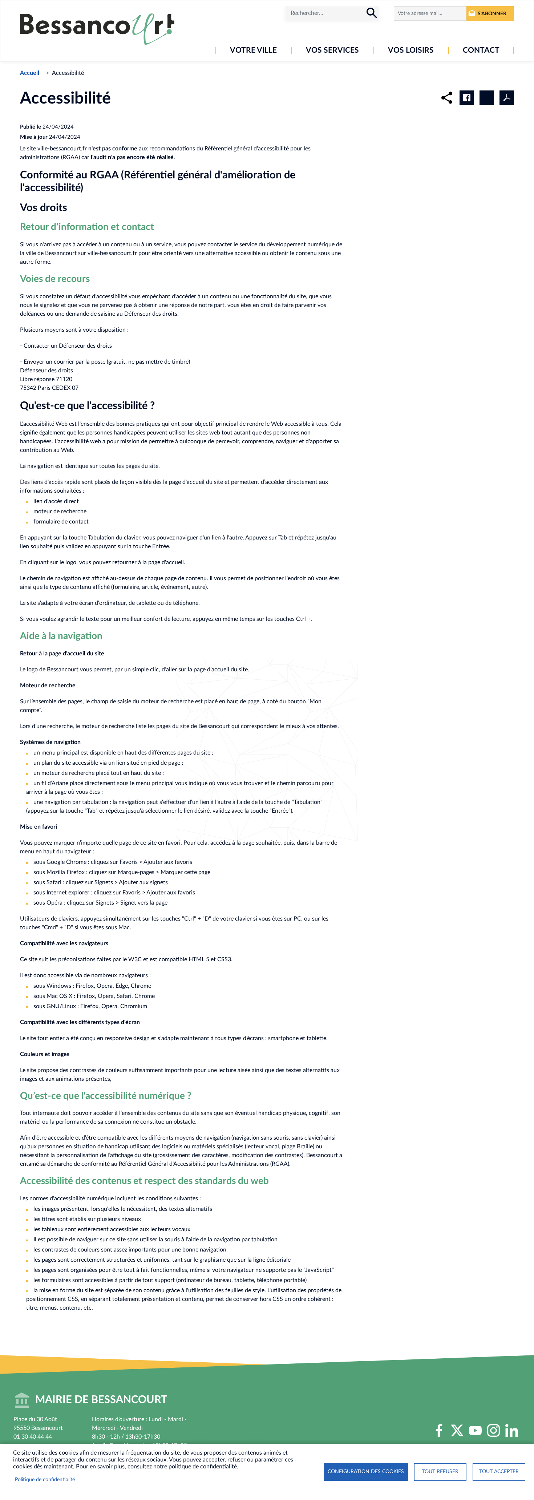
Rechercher (372, 13)
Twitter (457, 1430)
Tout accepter (499, 1471)
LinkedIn (511, 1430)
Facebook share (467, 97)
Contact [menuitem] (481, 50)
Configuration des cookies (366, 1471)
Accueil (29, 73)
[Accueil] (97, 29)
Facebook (439, 1430)
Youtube (475, 1430)
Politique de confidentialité (45, 1479)
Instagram (493, 1430)
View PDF (506, 97)
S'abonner (492, 13)
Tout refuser (440, 1471)
